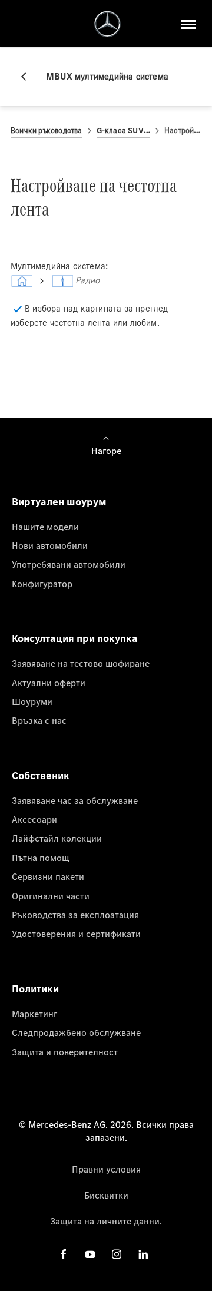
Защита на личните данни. (106, 1221)
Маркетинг (34, 1013)
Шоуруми (32, 701)
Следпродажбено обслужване (76, 1032)
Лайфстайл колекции (57, 838)
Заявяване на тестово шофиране (81, 663)
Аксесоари (34, 819)
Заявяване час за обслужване (75, 800)
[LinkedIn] (143, 1254)
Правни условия (106, 1169)
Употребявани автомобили (68, 564)
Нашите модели (45, 526)
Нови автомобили (50, 545)
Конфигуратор (42, 584)
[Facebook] (64, 1254)
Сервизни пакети (48, 876)
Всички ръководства (46, 130)
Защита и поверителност (65, 1052)
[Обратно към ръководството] (28, 76)
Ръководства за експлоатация (75, 915)
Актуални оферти (48, 682)
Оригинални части (51, 896)
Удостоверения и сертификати (76, 933)
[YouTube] (90, 1254)
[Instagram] (117, 1254)
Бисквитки (106, 1195)
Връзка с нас (39, 720)
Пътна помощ (40, 857)
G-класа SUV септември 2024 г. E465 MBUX (123, 130)
